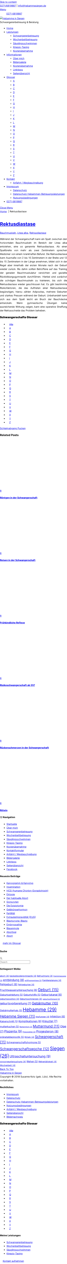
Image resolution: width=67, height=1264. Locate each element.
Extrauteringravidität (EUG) (21, 917)
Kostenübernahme (23, 50)
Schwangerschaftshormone (24, 1042)
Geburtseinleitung (11, 994)
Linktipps (18, 69)
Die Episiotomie (15, 905)
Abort (10, 935)
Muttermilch (26, 1027)
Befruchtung (45, 976)
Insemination (13, 886)
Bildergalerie (19, 62)
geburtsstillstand (51, 999)
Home (10, 28)
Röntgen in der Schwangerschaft (18, 497)
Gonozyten (13, 901)
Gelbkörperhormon (17, 909)
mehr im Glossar (12, 943)
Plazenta (13, 1031)
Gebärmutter (45, 1003)
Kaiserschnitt (9, 1021)
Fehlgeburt (8, 984)
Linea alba (22, 232)
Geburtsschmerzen (31, 999)
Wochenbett (7, 1065)
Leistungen (12, 32)
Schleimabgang (8, 428)
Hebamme (40, 1009)
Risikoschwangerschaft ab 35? (17, 685)
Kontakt (11, 179)
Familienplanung (51, 980)
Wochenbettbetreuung (25, 39)
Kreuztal (49, 1021)
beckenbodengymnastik (23, 976)
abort (4, 976)
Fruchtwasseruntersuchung (18, 990)
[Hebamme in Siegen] (12, 18)
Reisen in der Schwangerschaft (17, 560)
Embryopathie (14, 924)
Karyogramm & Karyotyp (20, 883)
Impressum (13, 186)
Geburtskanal (51, 994)
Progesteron (47, 1031)
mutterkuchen (9, 1026)
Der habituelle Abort (17, 898)
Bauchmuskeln (8, 232)
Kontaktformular (15, 850)
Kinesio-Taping (21, 47)
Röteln (3, 810)
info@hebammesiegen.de (32, 5)
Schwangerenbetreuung (26, 35)
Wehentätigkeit (47, 1061)
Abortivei (11, 932)
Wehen (32, 1061)
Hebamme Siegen (17, 1016)
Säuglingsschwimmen (25, 43)
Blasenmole (13, 928)
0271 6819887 (14, 13)
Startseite (12, 824)
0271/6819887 (8, 5)
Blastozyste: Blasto (17, 920)
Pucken (21, 428)
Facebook (12, 869)
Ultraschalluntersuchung (30, 1056)
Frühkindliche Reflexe (12, 622)
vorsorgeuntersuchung (13, 1061)
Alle (11, 324)
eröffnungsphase (33, 980)
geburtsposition (9, 999)
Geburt (48, 989)
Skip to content (8, 1)
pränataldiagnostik (12, 1037)
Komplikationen (30, 1021)
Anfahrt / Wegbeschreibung (28, 182)
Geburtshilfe (31, 994)
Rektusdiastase (17, 224)
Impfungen (42, 1016)
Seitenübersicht (21, 73)
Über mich (18, 58)
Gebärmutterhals (11, 1010)
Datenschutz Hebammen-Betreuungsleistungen (39, 194)
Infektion (57, 1016)
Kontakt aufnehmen (13, 1261)
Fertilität (11, 913)
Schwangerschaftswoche (24, 1049)
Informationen (14, 54)
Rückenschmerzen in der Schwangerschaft (24, 747)
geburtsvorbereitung (15, 1003)
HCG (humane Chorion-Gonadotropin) (27, 890)
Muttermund (46, 1026)
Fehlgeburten (26, 984)
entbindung (13, 980)
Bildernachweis (15, 1116)
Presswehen (29, 1032)
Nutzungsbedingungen (25, 197)
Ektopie (11, 894)
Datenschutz (20, 190)
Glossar (11, 77)
